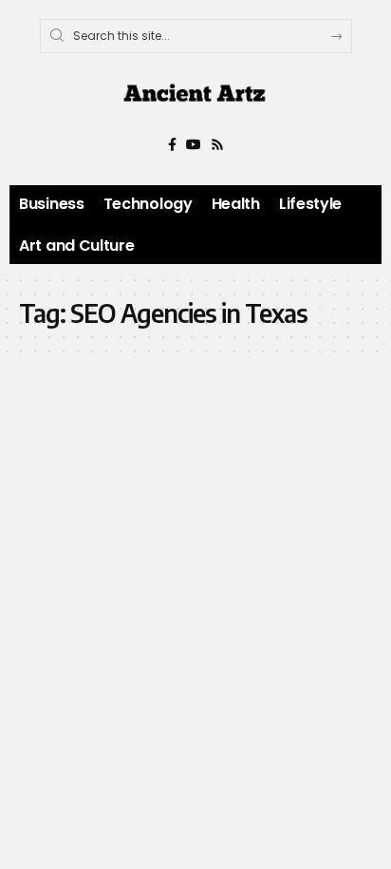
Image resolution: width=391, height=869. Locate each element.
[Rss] (217, 145)
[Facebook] (172, 145)
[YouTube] (193, 145)
